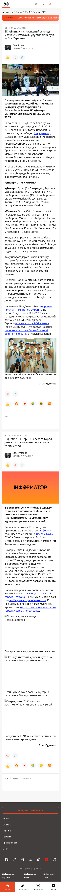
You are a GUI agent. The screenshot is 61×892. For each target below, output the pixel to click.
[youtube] (46, 859)
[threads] (54, 859)
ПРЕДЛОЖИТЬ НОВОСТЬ (30, 810)
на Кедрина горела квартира (27, 600)
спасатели (27, 778)
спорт (7, 417)
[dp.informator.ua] (6, 4)
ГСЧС (6, 778)
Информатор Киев (30, 876)
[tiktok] (38, 859)
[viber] (30, 859)
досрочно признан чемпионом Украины (28, 307)
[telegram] (22, 859)
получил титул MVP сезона (32, 323)
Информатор (42, 133)
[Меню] (57, 4)
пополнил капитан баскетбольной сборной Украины (26, 331)
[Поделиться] (15, 57)
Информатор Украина (8, 876)
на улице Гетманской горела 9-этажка (28, 595)
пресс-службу (44, 534)
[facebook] (6, 859)
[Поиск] (50, 4)
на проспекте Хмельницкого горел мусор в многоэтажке (30, 608)
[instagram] (14, 859)
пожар (15, 778)
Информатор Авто (49, 876)
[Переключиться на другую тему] (43, 4)
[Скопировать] (22, 57)
